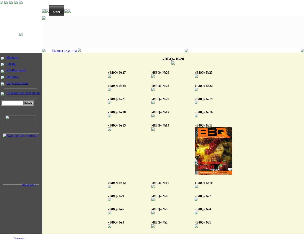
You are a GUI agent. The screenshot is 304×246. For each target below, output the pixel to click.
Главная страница (64, 50)
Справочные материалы (23, 93)
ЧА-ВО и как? (16, 70)
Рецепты (12, 76)
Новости (12, 57)
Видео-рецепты (17, 83)
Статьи (11, 64)
